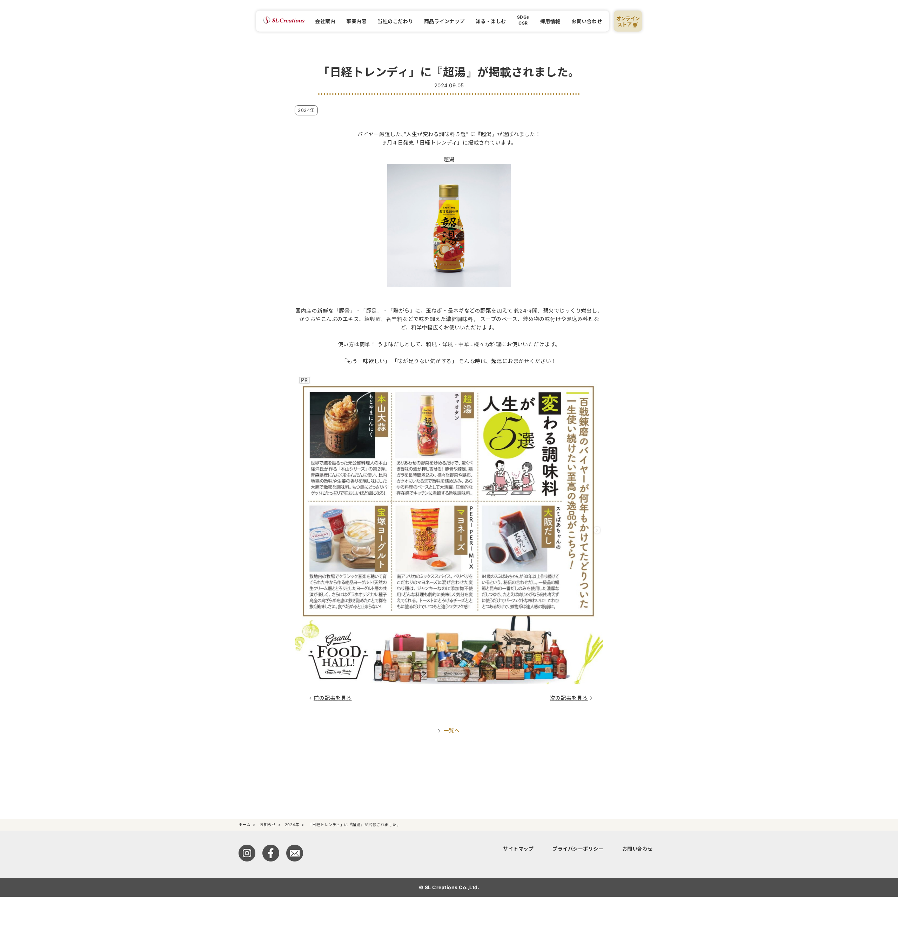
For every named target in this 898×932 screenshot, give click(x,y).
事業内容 (356, 21)
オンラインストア (628, 21)
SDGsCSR (523, 20)
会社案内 (325, 21)
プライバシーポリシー (577, 849)
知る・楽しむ (491, 21)
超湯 (449, 159)
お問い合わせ (586, 21)
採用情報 (550, 21)
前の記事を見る (333, 698)
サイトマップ (518, 849)
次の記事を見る (569, 698)
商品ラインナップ (444, 21)
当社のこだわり (395, 21)
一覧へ (451, 730)
